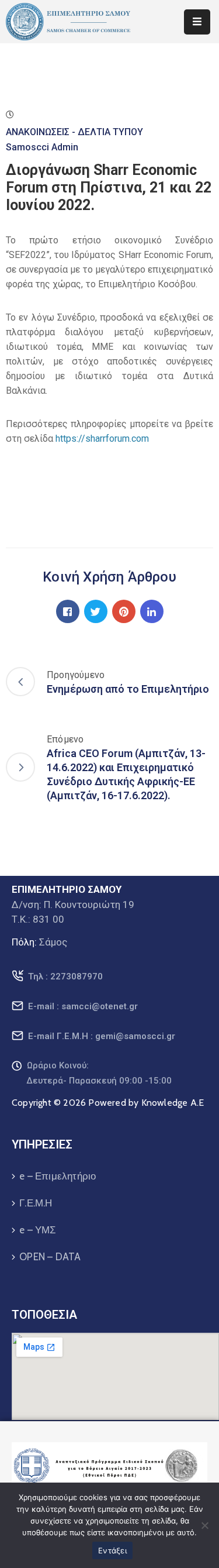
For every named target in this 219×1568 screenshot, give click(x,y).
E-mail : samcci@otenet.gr (83, 1006)
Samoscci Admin (42, 147)
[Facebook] (67, 611)
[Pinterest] (123, 611)
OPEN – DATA (50, 1257)
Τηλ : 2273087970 (65, 976)
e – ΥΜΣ (37, 1230)
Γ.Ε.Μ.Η (35, 1203)
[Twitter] (95, 611)
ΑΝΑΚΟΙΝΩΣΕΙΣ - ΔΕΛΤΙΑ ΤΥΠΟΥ (74, 131)
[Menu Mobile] (197, 22)
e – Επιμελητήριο (57, 1176)
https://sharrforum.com (102, 438)
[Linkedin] (152, 611)
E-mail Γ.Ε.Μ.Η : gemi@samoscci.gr (101, 1036)
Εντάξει (112, 1550)
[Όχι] (204, 1525)
